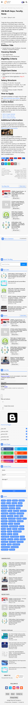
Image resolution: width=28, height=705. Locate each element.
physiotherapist (14, 526)
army (4, 529)
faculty (19, 158)
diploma (22, 500)
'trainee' (22, 529)
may (6, 160)
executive (20, 505)
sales (10, 529)
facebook (8, 449)
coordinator (12, 518)
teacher (16, 511)
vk (21, 457)
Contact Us (21, 702)
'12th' (10, 534)
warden (12, 549)
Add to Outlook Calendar (9, 117)
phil (6, 8)
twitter (22, 449)
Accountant (20, 513)
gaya (24, 158)
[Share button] (18, 163)
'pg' (25, 518)
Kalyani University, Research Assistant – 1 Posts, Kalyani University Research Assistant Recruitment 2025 (17, 359)
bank (21, 503)
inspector (13, 513)
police (4, 531)
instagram (8, 461)
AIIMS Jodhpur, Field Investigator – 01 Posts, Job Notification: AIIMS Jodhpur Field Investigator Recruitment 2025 (18, 225)
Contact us (19, 694)
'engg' (10, 531)
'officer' (23, 539)
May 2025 (14, 429)
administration (6, 547)
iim (2, 160)
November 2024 (14, 439)
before (11, 158)
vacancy (17, 523)
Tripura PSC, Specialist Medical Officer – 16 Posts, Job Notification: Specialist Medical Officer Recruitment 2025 (17, 654)
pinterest (8, 457)
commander (15, 547)
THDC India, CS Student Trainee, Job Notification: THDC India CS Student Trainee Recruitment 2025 (18, 213)
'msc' (17, 539)
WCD (17, 516)
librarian (5, 523)
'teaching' (13, 541)
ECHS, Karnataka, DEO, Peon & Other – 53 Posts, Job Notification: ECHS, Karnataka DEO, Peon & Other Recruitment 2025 (17, 645)
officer (15, 503)
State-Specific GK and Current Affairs (17, 281)
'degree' (5, 518)
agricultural (12, 521)
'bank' (15, 529)
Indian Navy (16, 544)
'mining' (11, 539)
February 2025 (14, 431)
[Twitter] (5, 163)
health (19, 518)
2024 (9, 500)
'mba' (23, 536)
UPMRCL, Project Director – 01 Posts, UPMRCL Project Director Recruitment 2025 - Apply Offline (19, 193)
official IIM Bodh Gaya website (11, 98)
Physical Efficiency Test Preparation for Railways (17, 661)
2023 (10, 544)
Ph (8, 160)
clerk (19, 508)
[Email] (15, 163)
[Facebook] (2, 163)
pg (22, 516)
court (10, 511)
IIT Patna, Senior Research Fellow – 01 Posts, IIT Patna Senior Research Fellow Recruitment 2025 (18, 203)
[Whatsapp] (9, 163)
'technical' (20, 541)
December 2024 (14, 437)
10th (4, 503)
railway (4, 511)
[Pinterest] (12, 163)
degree (15, 500)
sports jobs (5, 549)
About (12, 694)
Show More (23, 315)
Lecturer (11, 516)
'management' (15, 536)
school (4, 534)
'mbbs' (4, 539)
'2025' (16, 534)
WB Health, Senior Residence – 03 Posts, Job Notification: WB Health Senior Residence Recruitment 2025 (17, 308)
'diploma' (5, 521)
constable (21, 521)
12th (9, 503)
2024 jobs (5, 508)
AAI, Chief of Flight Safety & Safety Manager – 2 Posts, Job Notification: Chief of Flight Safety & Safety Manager (17, 636)
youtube (22, 461)
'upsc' (4, 544)
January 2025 (14, 434)
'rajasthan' (5, 541)
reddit (21, 453)
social (11, 523)
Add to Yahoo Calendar (8, 116)
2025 (7, 158)
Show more (23, 186)
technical (5, 505)
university (24, 511)
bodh (15, 158)
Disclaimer (14, 702)
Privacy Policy (14, 697)
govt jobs (12, 508)
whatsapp (8, 453)
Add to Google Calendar (8, 114)
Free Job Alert (8, 702)
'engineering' (6, 536)
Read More (16, 198)
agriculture (5, 526)
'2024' (4, 516)
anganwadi (5, 513)
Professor (12, 505)
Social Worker (18, 531)
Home (2, 8)
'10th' (22, 526)
